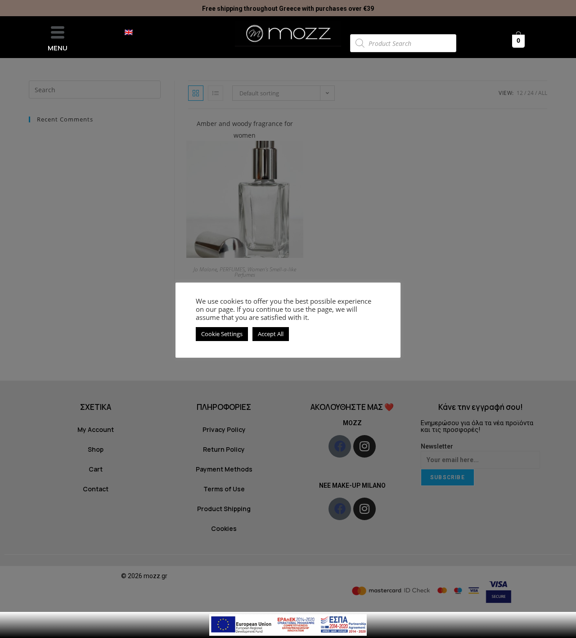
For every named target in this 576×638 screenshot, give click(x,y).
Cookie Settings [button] (222, 334)
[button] (57, 33)
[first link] (288, 624)
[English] (133, 32)
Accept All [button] (271, 334)
